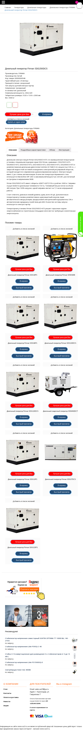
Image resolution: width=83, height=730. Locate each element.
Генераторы (19, 7)
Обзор (52, 150)
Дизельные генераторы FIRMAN (62, 7)
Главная (8, 7)
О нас (5, 689)
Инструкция (64, 150)
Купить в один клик (16, 122)
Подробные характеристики (33, 150)
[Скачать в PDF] (15, 104)
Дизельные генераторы (36, 7)
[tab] (13, 150)
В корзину (46, 114)
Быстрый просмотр (23, 288)
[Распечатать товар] (9, 104)
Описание (13, 150)
